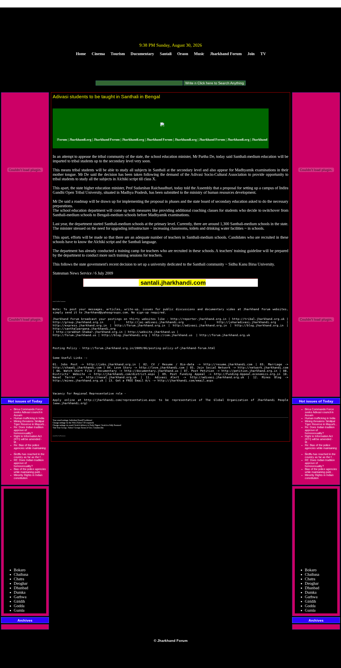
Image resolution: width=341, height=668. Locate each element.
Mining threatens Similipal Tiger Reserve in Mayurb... (30, 423)
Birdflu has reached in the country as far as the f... (29, 456)
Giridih (19, 597)
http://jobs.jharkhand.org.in (111, 364)
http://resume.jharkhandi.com (227, 364)
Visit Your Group (60, 427)
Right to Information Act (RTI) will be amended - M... (28, 439)
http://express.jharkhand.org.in (80, 325)
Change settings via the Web (64, 422)
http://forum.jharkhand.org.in (140, 325)
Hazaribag (22, 611)
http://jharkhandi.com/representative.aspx (120, 400)
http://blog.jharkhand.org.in (259, 325)
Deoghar (20, 579)
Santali (165, 54)
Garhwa (20, 593)
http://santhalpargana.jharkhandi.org (84, 328)
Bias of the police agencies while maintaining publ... (30, 471)
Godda (19, 602)
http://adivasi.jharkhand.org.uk (217, 377)
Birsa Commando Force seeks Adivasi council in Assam (28, 412)
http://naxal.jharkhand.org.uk (111, 377)
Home (81, 54)
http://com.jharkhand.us (172, 335)
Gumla (19, 606)
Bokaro (19, 566)
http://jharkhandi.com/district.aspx (124, 374)
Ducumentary (142, 54)
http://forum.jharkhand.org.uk (224, 335)
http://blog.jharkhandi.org (124, 335)
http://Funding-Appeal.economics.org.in (247, 374)
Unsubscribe (98, 427)
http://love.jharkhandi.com (161, 367)
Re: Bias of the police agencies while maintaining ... (30, 448)
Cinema (98, 54)
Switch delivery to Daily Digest (87, 425)
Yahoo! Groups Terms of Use (80, 427)
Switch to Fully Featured (111, 425)
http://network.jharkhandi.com (263, 367)
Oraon (182, 54)
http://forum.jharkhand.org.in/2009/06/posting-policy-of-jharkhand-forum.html (148, 348)
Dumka (19, 588)
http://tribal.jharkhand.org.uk (258, 319)
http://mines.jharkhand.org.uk (78, 380)
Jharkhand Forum (226, 54)
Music (199, 54)
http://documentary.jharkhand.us (151, 371)
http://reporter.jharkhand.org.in (198, 319)
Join (251, 54)
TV (263, 54)
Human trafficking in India (29, 418)
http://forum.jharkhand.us (74, 335)
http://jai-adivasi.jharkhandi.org (155, 322)
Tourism (118, 54)
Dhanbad (21, 584)
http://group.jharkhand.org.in (78, 322)
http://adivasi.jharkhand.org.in (200, 325)
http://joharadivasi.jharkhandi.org (246, 322)
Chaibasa (21, 570)
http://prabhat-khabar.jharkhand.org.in (89, 332)
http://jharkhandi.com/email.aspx (185, 380)
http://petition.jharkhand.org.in (249, 371)
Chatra (19, 575)
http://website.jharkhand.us (151, 332)
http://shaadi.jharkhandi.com (77, 367)
